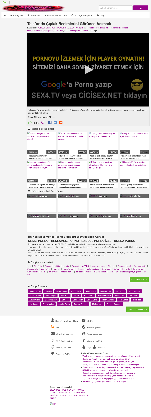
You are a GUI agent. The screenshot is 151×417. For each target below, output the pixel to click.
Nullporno (49, 30)
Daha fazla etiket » (139, 279)
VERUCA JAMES (69, 395)
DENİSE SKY (63, 27)
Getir (111, 271)
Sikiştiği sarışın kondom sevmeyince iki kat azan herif (105, 370)
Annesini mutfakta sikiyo (88, 268)
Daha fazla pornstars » (137, 309)
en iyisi (66, 266)
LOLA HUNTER (76, 27)
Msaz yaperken (98, 266)
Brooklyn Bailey (51, 299)
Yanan (88, 271)
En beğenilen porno (83, 15)
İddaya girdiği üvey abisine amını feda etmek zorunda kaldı (134, 186)
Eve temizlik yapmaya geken (128, 271)
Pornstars (35, 15)
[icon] (4, 15)
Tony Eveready (135, 291)
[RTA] (53, 403)
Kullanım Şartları (93, 327)
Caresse (65, 299)
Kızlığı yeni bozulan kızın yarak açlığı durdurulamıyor (133, 157)
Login (88, 347)
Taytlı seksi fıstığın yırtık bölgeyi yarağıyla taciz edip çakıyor (108, 378)
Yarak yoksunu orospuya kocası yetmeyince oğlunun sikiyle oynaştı (111, 356)
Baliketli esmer (66, 271)
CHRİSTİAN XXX (134, 216)
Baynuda (75, 266)
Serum (116, 268)
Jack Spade (123, 299)
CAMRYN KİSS (78, 392)
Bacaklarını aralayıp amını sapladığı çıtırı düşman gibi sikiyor (108, 361)
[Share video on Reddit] (60, 123)
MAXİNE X (55, 395)
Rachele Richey (104, 295)
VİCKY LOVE (72, 216)
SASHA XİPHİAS (134, 196)
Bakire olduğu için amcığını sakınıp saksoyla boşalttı (104, 381)
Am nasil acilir (140, 266)
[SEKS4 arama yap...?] (140, 7)
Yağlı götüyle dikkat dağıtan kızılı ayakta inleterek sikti (101, 157)
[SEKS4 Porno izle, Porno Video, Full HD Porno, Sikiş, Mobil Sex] (33, 10)
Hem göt (56, 268)
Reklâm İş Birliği (62, 354)
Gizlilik (89, 320)
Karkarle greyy (69, 268)
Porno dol (126, 268)
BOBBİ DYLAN (68, 389)
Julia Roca (64, 295)
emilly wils (53, 271)
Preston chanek (124, 266)
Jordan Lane (92, 299)
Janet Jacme (91, 291)
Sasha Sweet (61, 291)
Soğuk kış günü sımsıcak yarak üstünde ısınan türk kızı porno (108, 372)
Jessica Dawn (64, 304)
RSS (58, 327)
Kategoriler (18, 15)
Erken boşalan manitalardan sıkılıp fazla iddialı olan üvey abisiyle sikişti (102, 187)
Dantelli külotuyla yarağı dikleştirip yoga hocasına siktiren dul (108, 375)
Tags (102, 15)
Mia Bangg (119, 291)
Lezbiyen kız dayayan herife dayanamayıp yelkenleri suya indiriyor (110, 364)
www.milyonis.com (63, 347)
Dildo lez (111, 266)
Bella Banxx (88, 295)
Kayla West (133, 295)
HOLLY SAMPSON (103, 216)
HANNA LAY (64, 392)
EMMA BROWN (72, 196)
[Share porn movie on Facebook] (49, 123)
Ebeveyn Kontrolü (94, 340)
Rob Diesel (136, 299)
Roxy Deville (76, 291)
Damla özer (58, 30)
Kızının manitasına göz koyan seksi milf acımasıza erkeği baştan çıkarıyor (114, 367)
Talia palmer (138, 268)
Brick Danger (51, 295)
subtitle (57, 266)
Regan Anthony (108, 299)
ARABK (85, 266)
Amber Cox (119, 295)
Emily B (76, 295)
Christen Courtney (114, 304)
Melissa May (97, 304)
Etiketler (101, 347)
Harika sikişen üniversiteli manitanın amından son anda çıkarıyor (71, 158)
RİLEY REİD (103, 196)
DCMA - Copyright (94, 334)
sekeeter (79, 271)
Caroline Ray (105, 291)
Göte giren (106, 268)
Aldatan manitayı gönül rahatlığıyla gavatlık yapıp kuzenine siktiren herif (70, 187)
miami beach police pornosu (76, 30)
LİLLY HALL (55, 389)
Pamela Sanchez (81, 304)
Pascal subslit (100, 271)
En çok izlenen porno (57, 15)
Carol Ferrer (78, 299)
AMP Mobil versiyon (64, 340)
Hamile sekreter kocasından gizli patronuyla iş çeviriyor (105, 358)
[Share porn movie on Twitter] (55, 123)
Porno (5, 2)
